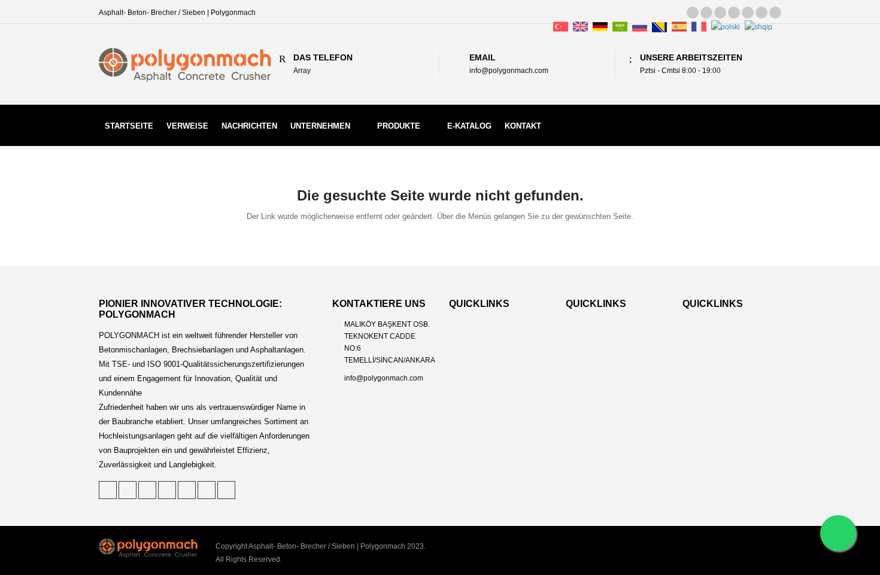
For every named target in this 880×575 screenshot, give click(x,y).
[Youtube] (775, 13)
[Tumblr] (748, 13)
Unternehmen (320, 125)
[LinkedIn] (720, 13)
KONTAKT (523, 125)
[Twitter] (693, 13)
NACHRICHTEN (249, 125)
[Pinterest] (706, 13)
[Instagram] (761, 13)
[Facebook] (734, 13)
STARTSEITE (129, 125)
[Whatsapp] (838, 533)
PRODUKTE (398, 125)
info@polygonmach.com (383, 378)
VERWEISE (187, 125)
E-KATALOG (469, 125)
